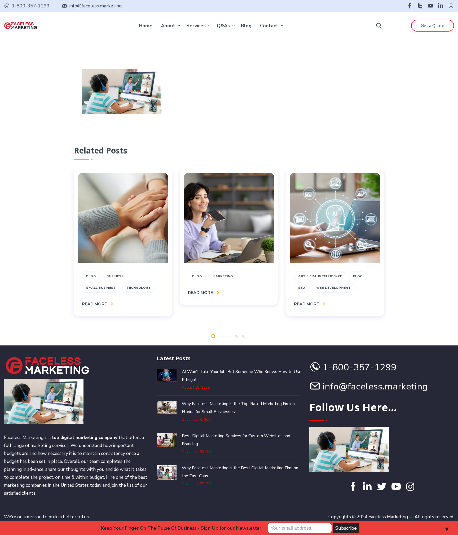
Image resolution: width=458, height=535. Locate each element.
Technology (138, 288)
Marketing (223, 276)
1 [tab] (213, 336)
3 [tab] (243, 336)
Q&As (223, 26)
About (168, 26)
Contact (269, 26)
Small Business (101, 288)
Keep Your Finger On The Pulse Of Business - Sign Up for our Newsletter (181, 528)
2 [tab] (236, 336)
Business (115, 276)
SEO (301, 288)
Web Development (333, 288)
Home (145, 26)
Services (196, 26)
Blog (246, 26)
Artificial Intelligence (320, 276)
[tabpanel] (123, 242)
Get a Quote (432, 26)
